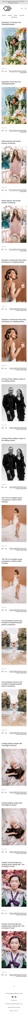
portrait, (13, 71)
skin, (16, 71)
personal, (20, 70)
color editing (21, 15)
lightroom (4, 15)
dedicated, (24, 70)
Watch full (4, 68)
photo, (10, 71)
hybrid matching (14, 17)
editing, (14, 70)
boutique (16, 15)
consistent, (24, 71)
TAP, (9, 70)
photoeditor (10, 15)
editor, (17, 70)
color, (18, 71)
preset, (20, 71)
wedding (21, 72)
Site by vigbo (14, 1017)
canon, (11, 70)
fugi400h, (15, 308)
